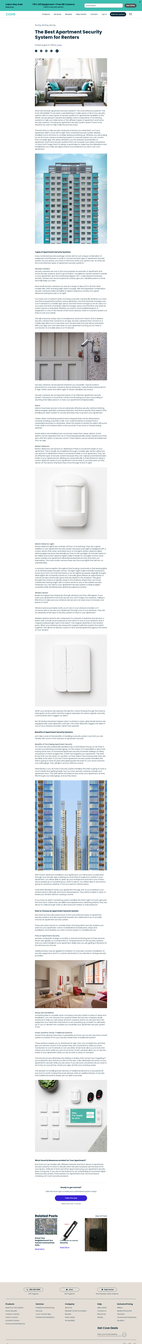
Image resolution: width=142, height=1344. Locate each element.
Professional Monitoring (45, 1307)
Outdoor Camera (12, 1314)
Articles (100, 1317)
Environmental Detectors (15, 1323)
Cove (59, 45)
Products (46, 14)
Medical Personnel (124, 1311)
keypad (74, 418)
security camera (42, 278)
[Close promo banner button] (140, 2)
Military (120, 1307)
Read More (39, 1249)
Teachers (120, 1314)
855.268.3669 (34, 1289)
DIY (36, 746)
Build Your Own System (15, 1307)
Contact (94, 14)
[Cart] (131, 14)
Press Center (70, 1317)
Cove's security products (57, 1176)
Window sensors (42, 608)
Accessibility (70, 1320)
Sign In (104, 14)
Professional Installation (45, 1317)
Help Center (81, 14)
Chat (71, 1289)
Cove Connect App (43, 1314)
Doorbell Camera (12, 1320)
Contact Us (101, 1311)
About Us (68, 1307)
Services (57, 14)
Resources (101, 1314)
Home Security (11, 1311)
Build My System (118, 14)
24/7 (78, 276)
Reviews (68, 14)
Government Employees (126, 1317)
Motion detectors (42, 449)
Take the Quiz (71, 1198)
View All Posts (101, 1216)
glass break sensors (93, 721)
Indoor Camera (12, 1317)
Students (120, 1320)
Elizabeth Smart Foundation (76, 1311)
